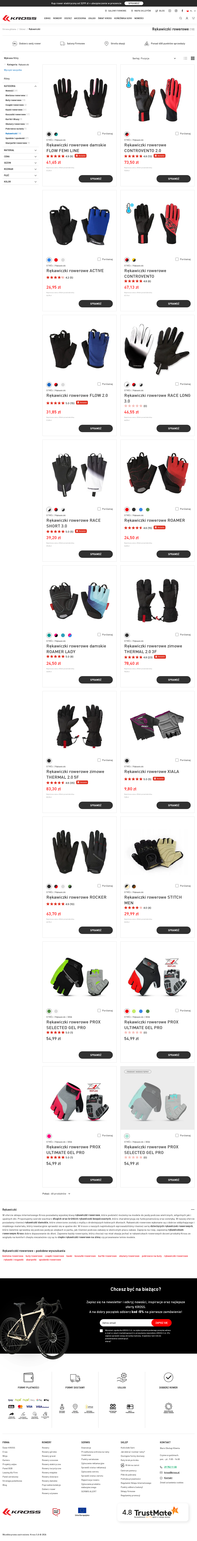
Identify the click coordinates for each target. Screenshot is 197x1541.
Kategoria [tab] (9, 86)
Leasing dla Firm (10, 1472)
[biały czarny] (127, 384)
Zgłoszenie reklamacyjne (92, 1463)
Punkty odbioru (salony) (132, 1487)
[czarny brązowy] (133, 886)
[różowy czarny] (56, 635)
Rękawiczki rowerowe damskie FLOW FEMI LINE (76, 147)
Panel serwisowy (10, 1476)
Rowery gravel (49, 1455)
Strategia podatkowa (12, 1480)
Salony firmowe (117, 10)
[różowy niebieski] (69, 635)
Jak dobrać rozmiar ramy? (133, 1451)
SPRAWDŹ (133, 3)
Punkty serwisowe (89, 1459)
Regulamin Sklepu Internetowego (136, 1482)
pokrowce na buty (152, 1255)
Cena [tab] (7, 156)
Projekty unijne (9, 1464)
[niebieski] (49, 259)
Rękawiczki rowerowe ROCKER (76, 897)
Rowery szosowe (50, 1460)
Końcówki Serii (128, 1447)
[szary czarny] (140, 384)
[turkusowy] (49, 635)
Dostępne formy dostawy (133, 1455)
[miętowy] (127, 1136)
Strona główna (9, 29)
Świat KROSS (8, 1447)
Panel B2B (7, 1468)
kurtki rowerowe (107, 1255)
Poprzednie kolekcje (51, 1484)
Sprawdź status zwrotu (92, 1475)
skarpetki (31, 1259)
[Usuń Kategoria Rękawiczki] (5, 64)
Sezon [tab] (7, 162)
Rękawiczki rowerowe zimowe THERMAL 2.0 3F (153, 648)
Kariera (6, 1460)
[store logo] (19, 18)
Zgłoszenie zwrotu (90, 1471)
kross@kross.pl (172, 1472)
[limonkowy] (133, 1011)
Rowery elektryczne (51, 1464)
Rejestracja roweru (90, 1479)
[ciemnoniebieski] (49, 384)
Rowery (45, 1447)
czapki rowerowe (54, 1255)
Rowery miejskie (49, 1472)
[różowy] (49, 1136)
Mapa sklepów (142, 10)
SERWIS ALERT (88, 1491)
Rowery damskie (49, 1480)
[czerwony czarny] (127, 259)
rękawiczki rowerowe (176, 1255)
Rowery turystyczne (51, 1468)
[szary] (62, 259)
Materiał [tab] (9, 150)
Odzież (22, 29)
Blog (162, 10)
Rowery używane (50, 1493)
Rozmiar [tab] (8, 169)
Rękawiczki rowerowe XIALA (151, 771)
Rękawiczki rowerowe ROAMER (154, 520)
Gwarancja (86, 1447)
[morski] (62, 635)
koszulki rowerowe (85, 1255)
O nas (5, 1451)
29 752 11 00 (170, 1466)
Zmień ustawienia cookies (171, 1482)
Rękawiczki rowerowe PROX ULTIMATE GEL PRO (151, 1024)
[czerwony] (56, 259)
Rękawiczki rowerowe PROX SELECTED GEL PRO (73, 1024)
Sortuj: (136, 58)
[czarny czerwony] (127, 134)
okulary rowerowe (129, 1255)
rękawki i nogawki (14, 1259)
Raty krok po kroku (130, 1460)
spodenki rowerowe (50, 1259)
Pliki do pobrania (128, 1474)
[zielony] (147, 509)
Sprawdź (95, 178)
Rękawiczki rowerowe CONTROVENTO (145, 273)
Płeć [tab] (6, 175)
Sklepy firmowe (128, 1491)
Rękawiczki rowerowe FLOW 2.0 (77, 395)
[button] (192, 11)
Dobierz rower (48, 1489)
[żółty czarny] (133, 259)
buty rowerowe (34, 1255)
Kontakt (168, 1477)
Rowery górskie (49, 1451)
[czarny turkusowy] (56, 134)
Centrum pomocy (129, 1470)
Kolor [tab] (7, 181)
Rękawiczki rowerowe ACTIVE (75, 270)
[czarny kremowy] (127, 886)
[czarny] (49, 134)
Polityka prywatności (131, 1478)
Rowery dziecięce (50, 1476)
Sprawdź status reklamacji (93, 1467)
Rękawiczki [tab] (9, 1209)
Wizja (4, 1455)
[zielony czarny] (69, 886)
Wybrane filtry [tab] (11, 58)
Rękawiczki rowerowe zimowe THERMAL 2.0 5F (75, 774)
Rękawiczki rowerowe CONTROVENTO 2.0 (145, 147)
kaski (69, 1255)
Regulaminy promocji (130, 1495)
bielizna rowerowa (12, 1255)
